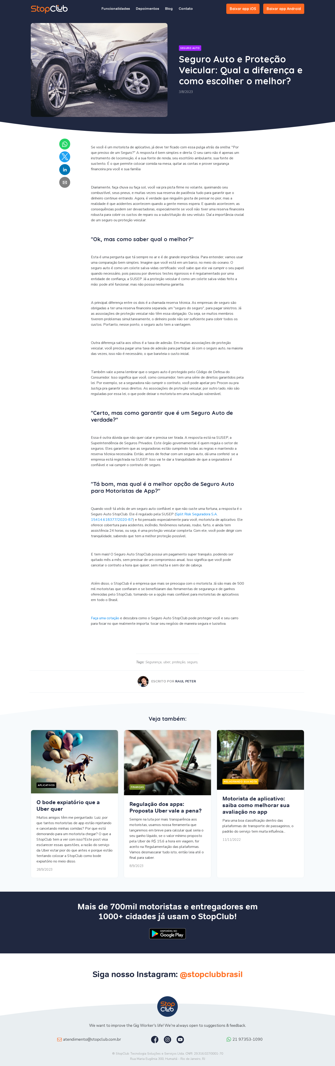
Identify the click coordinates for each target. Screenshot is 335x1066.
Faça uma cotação (105, 618)
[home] (49, 9)
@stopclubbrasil (211, 974)
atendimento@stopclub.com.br (92, 1039)
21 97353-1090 (247, 1039)
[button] (64, 144)
